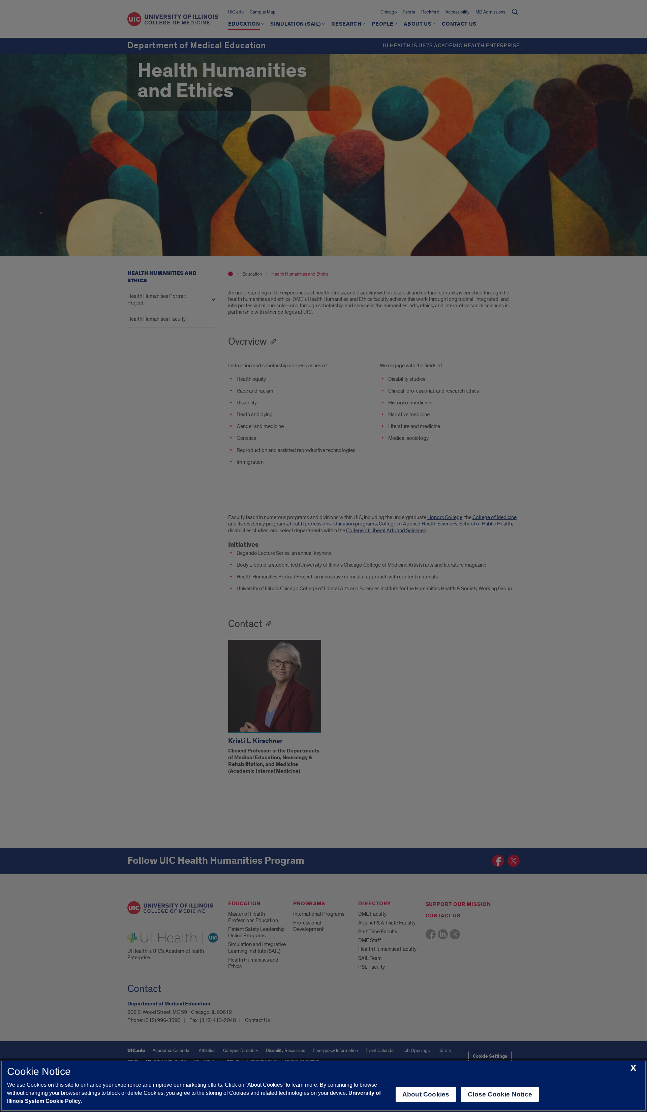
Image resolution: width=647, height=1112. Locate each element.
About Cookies (425, 1094)
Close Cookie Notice (500, 1094)
